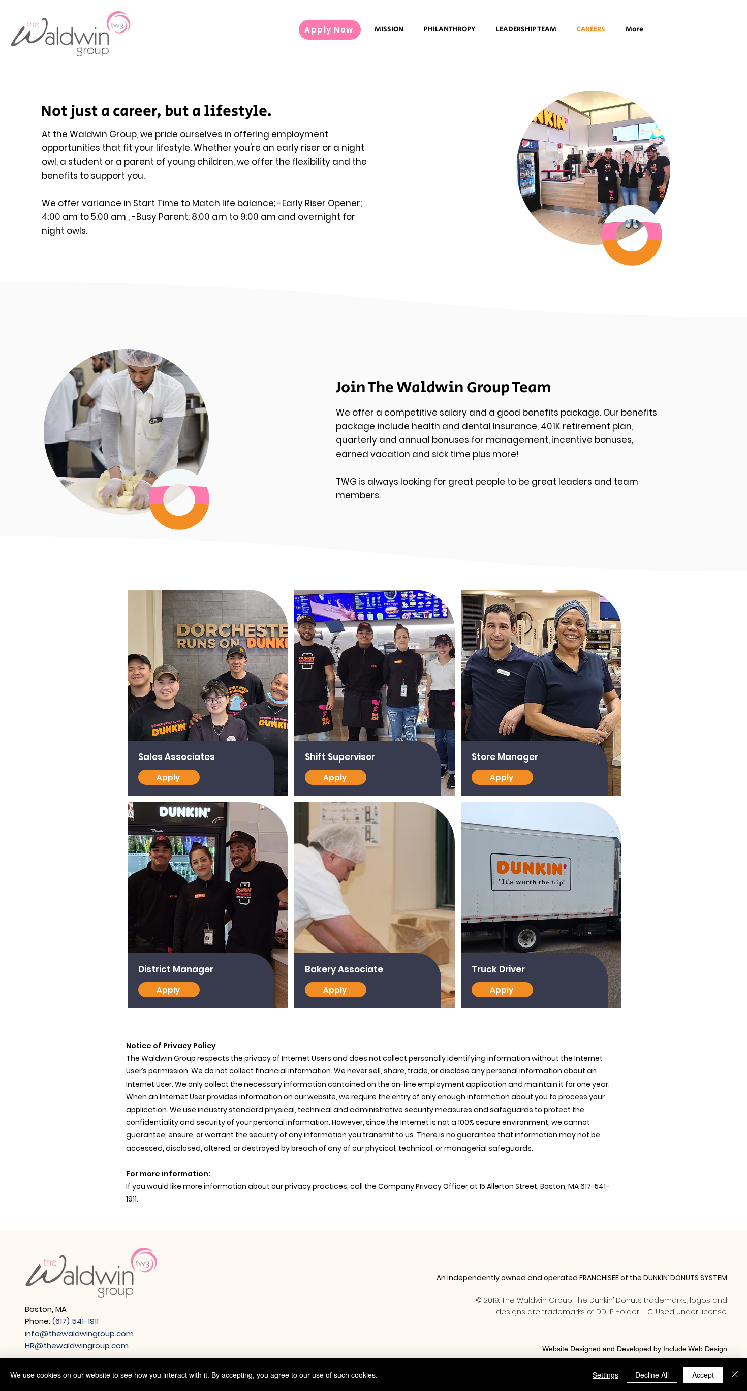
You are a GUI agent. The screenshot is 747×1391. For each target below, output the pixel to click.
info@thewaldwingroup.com (79, 1333)
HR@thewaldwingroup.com (77, 1345)
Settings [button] (605, 1375)
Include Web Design (695, 1349)
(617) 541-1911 (75, 1321)
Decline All (652, 1375)
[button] (169, 777)
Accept (703, 1375)
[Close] (735, 1375)
